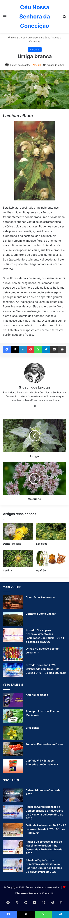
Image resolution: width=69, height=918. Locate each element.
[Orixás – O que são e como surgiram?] (13, 654)
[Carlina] (18, 558)
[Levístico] (51, 531)
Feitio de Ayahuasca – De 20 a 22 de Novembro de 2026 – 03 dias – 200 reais (46, 829)
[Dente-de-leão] (18, 531)
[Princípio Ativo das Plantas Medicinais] (13, 716)
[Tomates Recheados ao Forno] (13, 749)
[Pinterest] (30, 349)
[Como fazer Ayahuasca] (13, 602)
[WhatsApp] (38, 349)
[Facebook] (7, 349)
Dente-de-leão (12, 543)
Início (13, 37)
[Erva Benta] (13, 733)
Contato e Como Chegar (41, 613)
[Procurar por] (64, 18)
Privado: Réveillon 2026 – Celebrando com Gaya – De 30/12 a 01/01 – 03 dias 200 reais (46, 668)
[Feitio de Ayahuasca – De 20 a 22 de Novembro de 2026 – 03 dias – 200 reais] (13, 830)
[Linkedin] (23, 349)
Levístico (41, 543)
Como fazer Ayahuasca (40, 597)
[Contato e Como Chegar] (13, 619)
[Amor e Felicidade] (13, 700)
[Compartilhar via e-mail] (54, 349)
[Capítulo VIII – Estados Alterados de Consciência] (13, 766)
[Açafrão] (51, 558)
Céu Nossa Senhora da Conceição (34, 893)
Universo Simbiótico (38, 37)
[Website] (34, 406)
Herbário (35, 49)
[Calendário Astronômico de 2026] (13, 795)
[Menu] (4, 18)
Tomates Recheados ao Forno (44, 744)
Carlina (7, 570)
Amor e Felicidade (37, 694)
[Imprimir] (62, 349)
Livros (22, 37)
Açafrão (41, 570)
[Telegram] (46, 349)
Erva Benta (32, 727)
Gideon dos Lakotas (20, 65)
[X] (15, 349)
